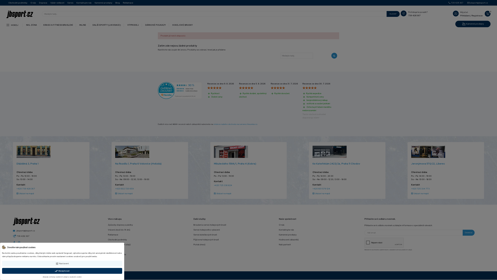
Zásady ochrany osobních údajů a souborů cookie (62, 277)
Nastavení (62, 263)
